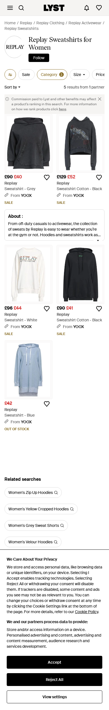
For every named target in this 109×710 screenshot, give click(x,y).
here (62, 109)
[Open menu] (10, 8)
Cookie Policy (86, 611)
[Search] (21, 8)
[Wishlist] (99, 7)
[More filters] (10, 74)
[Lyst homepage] (54, 7)
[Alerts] (86, 7)
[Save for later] (46, 177)
